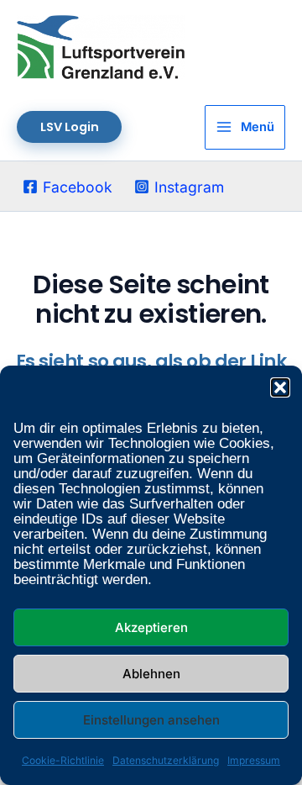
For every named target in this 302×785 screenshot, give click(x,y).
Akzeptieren (151, 627)
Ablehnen (151, 674)
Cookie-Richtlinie (63, 760)
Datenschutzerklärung (165, 760)
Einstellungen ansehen (151, 720)
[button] (280, 387)
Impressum (253, 760)
